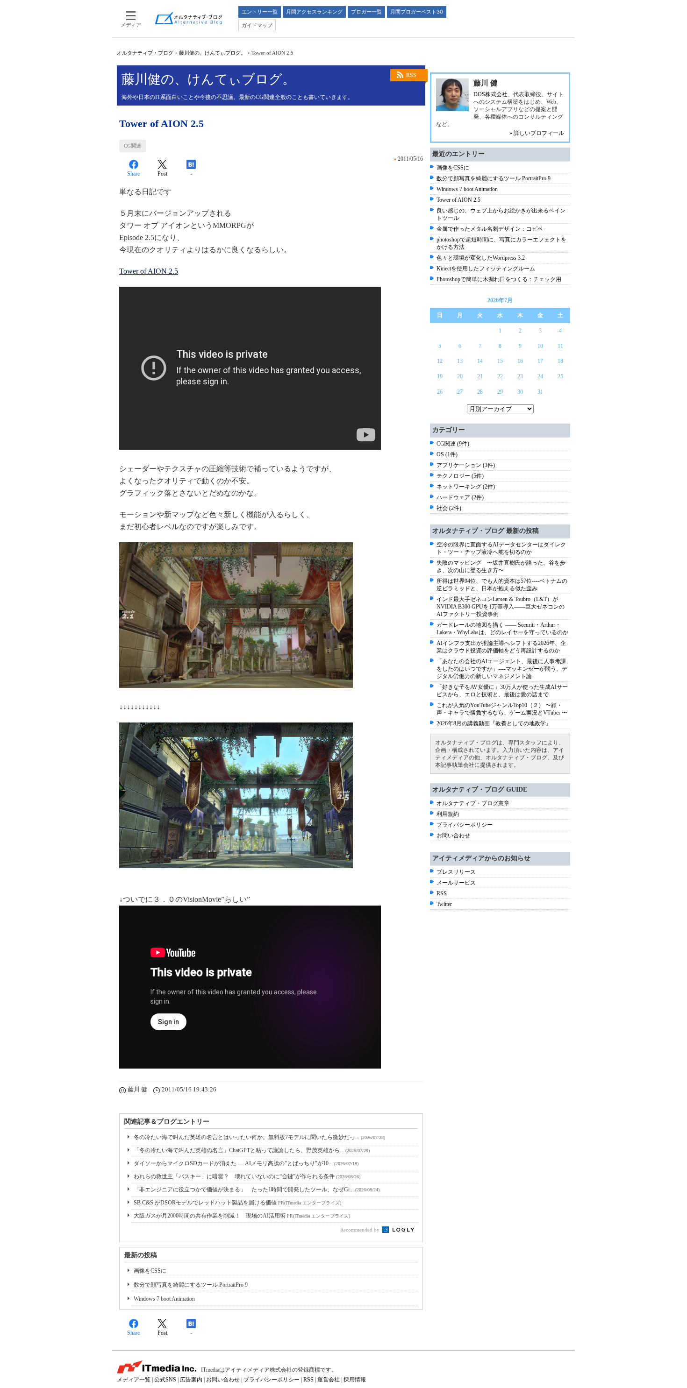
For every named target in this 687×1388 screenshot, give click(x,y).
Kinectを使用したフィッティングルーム (486, 268)
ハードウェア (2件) (460, 497)
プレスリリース (456, 872)
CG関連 (132, 146)
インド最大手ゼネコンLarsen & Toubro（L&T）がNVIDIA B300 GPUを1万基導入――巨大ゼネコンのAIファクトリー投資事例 (501, 606)
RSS (411, 75)
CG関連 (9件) (453, 443)
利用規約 (448, 814)
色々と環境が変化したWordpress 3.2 (481, 258)
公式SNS (165, 1379)
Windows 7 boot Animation (164, 1299)
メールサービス (456, 882)
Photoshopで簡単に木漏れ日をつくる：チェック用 (499, 279)
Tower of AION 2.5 (148, 271)
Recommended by (360, 1229)
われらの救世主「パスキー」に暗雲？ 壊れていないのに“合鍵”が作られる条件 (247, 1176)
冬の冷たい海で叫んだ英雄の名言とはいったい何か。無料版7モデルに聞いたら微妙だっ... (259, 1137)
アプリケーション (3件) (466, 465)
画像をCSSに (150, 1271)
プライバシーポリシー (465, 824)
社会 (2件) (449, 508)
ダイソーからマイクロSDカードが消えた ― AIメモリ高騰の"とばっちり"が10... (246, 1163)
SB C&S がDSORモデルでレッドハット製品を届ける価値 (237, 1202)
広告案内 (191, 1379)
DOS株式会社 (490, 94)
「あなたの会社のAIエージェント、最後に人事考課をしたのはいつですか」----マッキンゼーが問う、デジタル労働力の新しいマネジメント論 (502, 669)
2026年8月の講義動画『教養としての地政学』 (494, 723)
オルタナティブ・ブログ (145, 53)
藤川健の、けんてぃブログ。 (212, 53)
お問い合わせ (453, 835)
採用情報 (355, 1379)
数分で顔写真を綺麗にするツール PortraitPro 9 (191, 1285)
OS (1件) (447, 454)
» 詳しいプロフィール (536, 133)
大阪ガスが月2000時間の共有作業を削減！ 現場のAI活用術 (242, 1215)
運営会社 (328, 1379)
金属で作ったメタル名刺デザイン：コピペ (490, 229)
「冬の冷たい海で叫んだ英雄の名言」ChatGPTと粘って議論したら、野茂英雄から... (252, 1150)
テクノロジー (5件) (460, 476)
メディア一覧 (133, 1379)
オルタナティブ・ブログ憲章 (473, 803)
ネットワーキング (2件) (466, 486)
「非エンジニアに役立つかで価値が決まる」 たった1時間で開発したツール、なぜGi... (256, 1189)
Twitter (444, 904)
